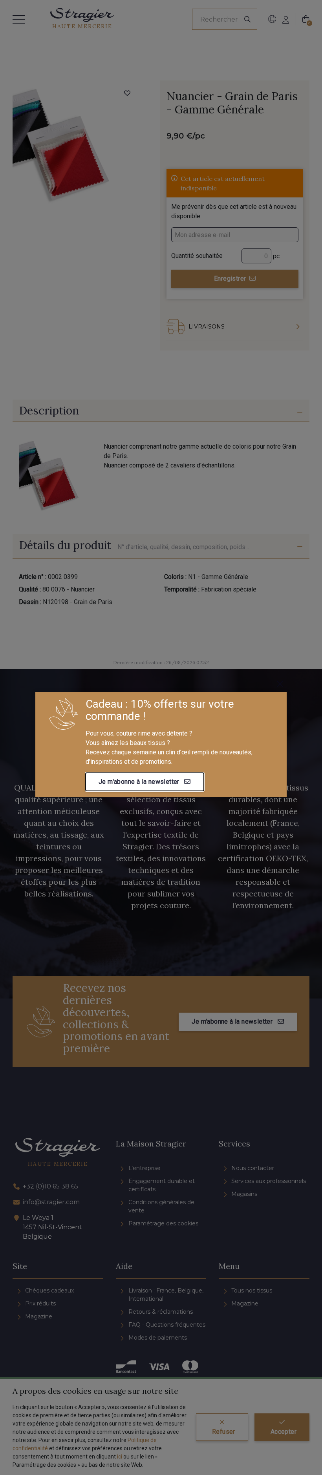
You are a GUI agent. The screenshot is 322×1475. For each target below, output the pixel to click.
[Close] (280, 683)
